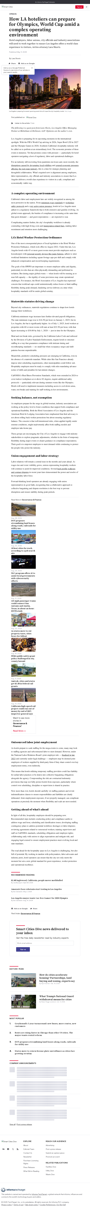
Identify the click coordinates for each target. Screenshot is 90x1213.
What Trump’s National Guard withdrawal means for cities (56, 998)
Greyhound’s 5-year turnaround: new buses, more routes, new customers (45, 1024)
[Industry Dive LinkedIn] (3, 1149)
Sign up (79, 7)
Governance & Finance (30, 913)
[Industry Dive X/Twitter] (13, 1149)
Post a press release (24, 1124)
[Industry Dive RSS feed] (17, 1149)
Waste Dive (50, 1174)
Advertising (50, 1145)
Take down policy (31, 1205)
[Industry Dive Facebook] (8, 1149)
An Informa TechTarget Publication (45, 2)
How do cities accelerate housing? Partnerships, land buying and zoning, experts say (57, 978)
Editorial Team (28, 1149)
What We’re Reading (31, 1171)
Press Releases (29, 1167)
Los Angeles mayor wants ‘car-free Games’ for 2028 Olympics (39, 898)
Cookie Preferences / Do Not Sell (53, 1205)
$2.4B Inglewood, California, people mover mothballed (37, 880)
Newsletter (27, 1157)
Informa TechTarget (39, 1194)
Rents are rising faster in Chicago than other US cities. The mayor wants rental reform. (44, 1034)
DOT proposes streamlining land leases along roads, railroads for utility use (45, 1043)
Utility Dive (50, 1171)
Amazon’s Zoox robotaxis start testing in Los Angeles (36, 889)
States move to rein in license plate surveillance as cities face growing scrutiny (45, 1052)
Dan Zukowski (17, 891)
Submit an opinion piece (55, 1153)
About (25, 1145)
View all (12, 1124)
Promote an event (53, 1157)
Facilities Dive (51, 1167)
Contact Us (27, 1153)
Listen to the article (24, 123)
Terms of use (18, 1205)
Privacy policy (6, 1205)
